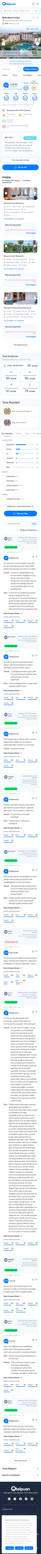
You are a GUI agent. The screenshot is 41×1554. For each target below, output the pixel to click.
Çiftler (18, 434)
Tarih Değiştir (31, 233)
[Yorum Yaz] (33, 3)
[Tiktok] (26, 1500)
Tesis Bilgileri (28, 75)
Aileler (27, 434)
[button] (6, 198)
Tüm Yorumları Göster (20, 160)
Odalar (5, 75)
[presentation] (3, 43)
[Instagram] (9, 1500)
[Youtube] (31, 1500)
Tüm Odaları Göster (21, 345)
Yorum (15, 75)
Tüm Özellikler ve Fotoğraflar (14, 219)
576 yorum (16, 23)
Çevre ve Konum (11, 1475)
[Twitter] (14, 1500)
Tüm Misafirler (7, 434)
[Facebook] (20, 1500)
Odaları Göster (30, 69)
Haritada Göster (27, 20)
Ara (34, 523)
